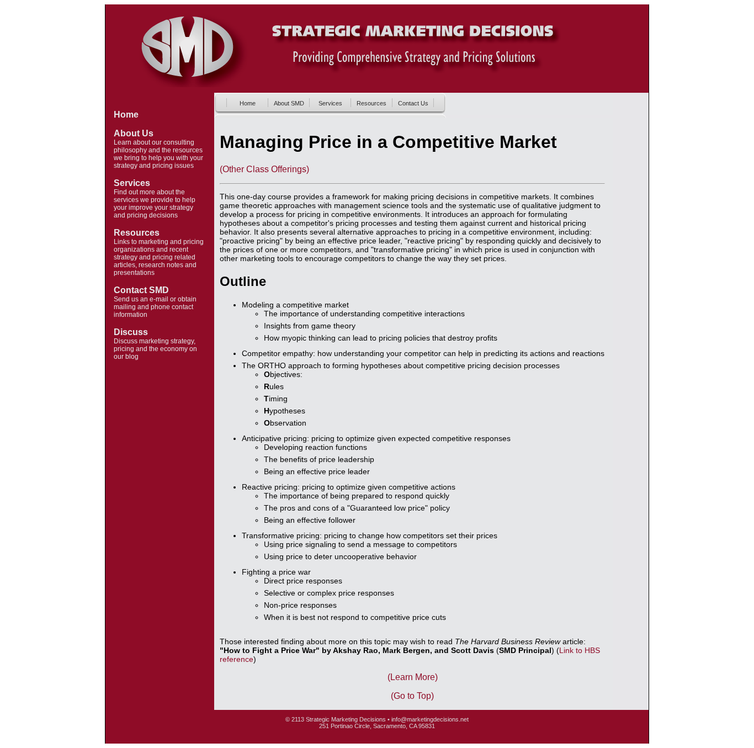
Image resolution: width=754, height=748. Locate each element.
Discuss (131, 332)
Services (132, 183)
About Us (133, 133)
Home (126, 114)
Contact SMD (141, 290)
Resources (137, 232)
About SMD (289, 103)
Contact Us (413, 103)
